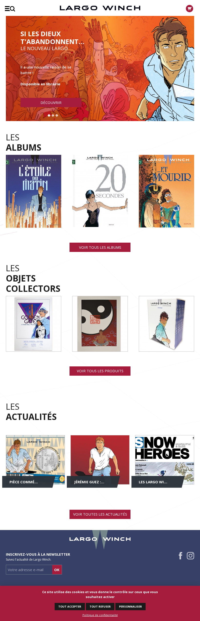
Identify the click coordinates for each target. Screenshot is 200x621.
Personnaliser (130, 606)
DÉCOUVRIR (50, 102)
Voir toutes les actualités (100, 514)
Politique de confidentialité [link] (100, 615)
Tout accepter (69, 606)
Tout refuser (100, 606)
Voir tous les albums (100, 247)
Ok (57, 569)
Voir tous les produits (100, 370)
